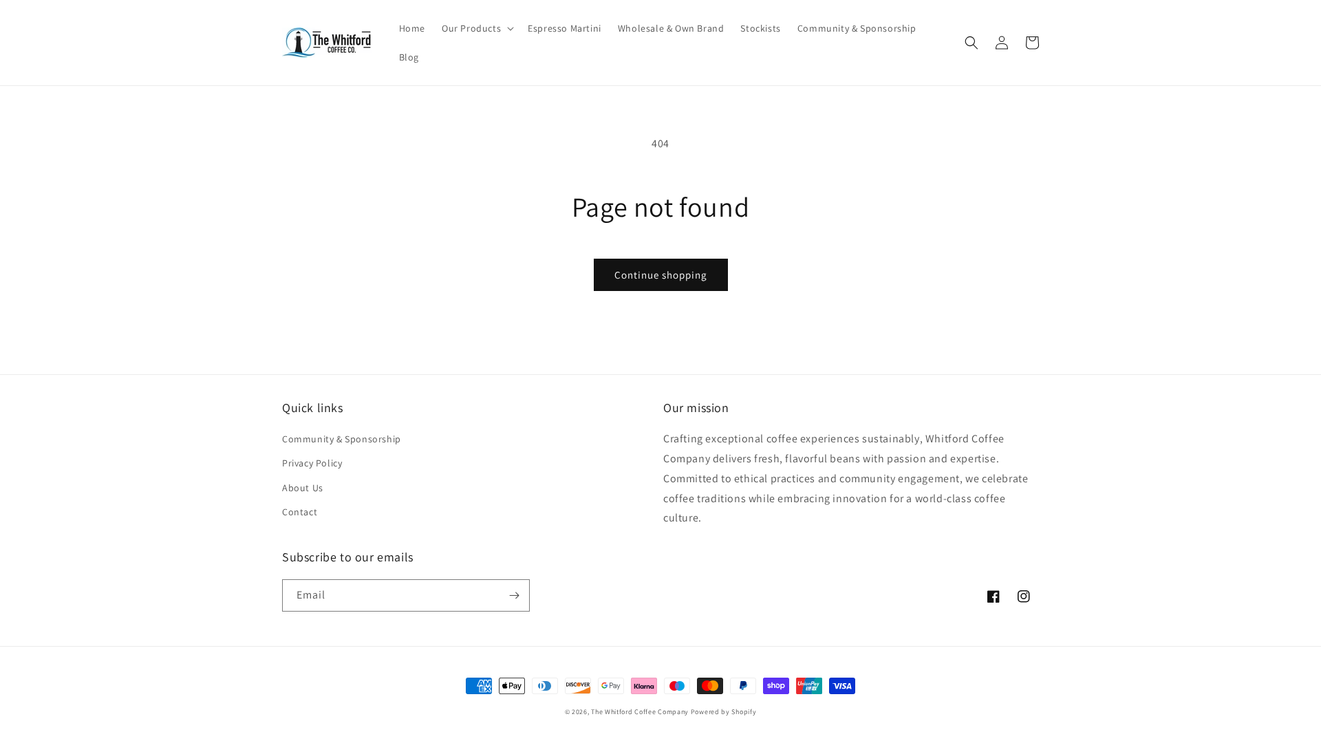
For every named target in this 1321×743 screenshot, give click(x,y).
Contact (299, 512)
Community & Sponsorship (341, 439)
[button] (476, 28)
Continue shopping (660, 274)
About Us (302, 488)
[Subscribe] (514, 595)
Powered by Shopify (724, 711)
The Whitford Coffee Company (640, 711)
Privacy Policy (312, 463)
